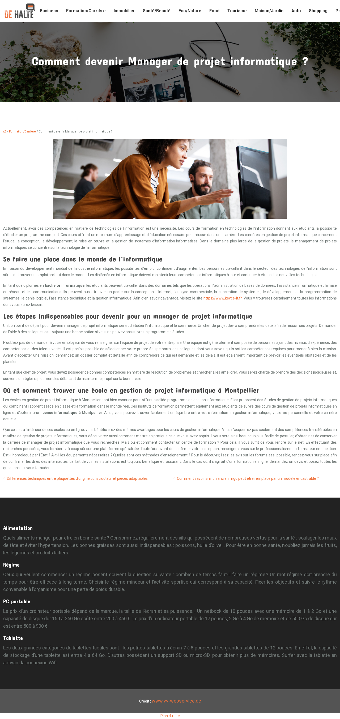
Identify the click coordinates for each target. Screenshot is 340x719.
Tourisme (237, 10)
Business (49, 10)
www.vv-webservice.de (176, 701)
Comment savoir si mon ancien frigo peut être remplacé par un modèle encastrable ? (248, 478)
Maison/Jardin (269, 10)
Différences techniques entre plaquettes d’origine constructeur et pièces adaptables (77, 478)
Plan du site (170, 716)
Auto (296, 10)
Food (214, 10)
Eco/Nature (189, 10)
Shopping (318, 10)
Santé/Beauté (157, 10)
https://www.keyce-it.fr (222, 298)
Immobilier (124, 10)
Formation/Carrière (86, 10)
